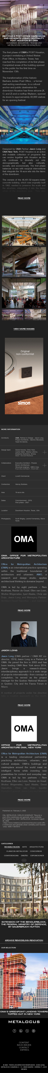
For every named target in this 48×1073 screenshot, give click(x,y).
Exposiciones (37, 855)
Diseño (24, 855)
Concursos (36, 851)
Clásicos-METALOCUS (17, 851)
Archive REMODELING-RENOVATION (24, 940)
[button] (4, 902)
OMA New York (10, 152)
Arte (24, 847)
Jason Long (35, 149)
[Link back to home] (24, 1023)
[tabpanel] (24, 902)
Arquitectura (37, 847)
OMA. (17, 438)
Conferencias (11, 855)
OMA (23, 52)
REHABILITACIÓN (12, 847)
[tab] (12, 847)
